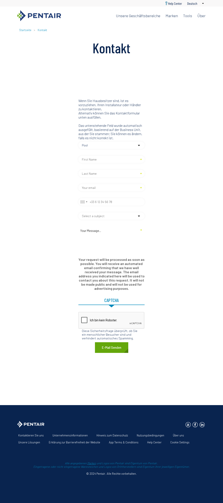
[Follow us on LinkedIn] (202, 424)
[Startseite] (63, 15)
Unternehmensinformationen (70, 435)
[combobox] (84, 201)
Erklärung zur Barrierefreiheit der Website (74, 442)
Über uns (178, 435)
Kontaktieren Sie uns (31, 435)
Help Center (175, 3)
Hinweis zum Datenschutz (112, 435)
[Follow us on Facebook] (195, 424)
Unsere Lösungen (29, 442)
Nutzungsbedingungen (150, 435)
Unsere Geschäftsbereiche (138, 15)
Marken (172, 15)
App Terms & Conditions (124, 442)
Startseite (25, 30)
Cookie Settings (179, 442)
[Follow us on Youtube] (188, 424)
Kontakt (42, 30)
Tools (187, 15)
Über (201, 15)
